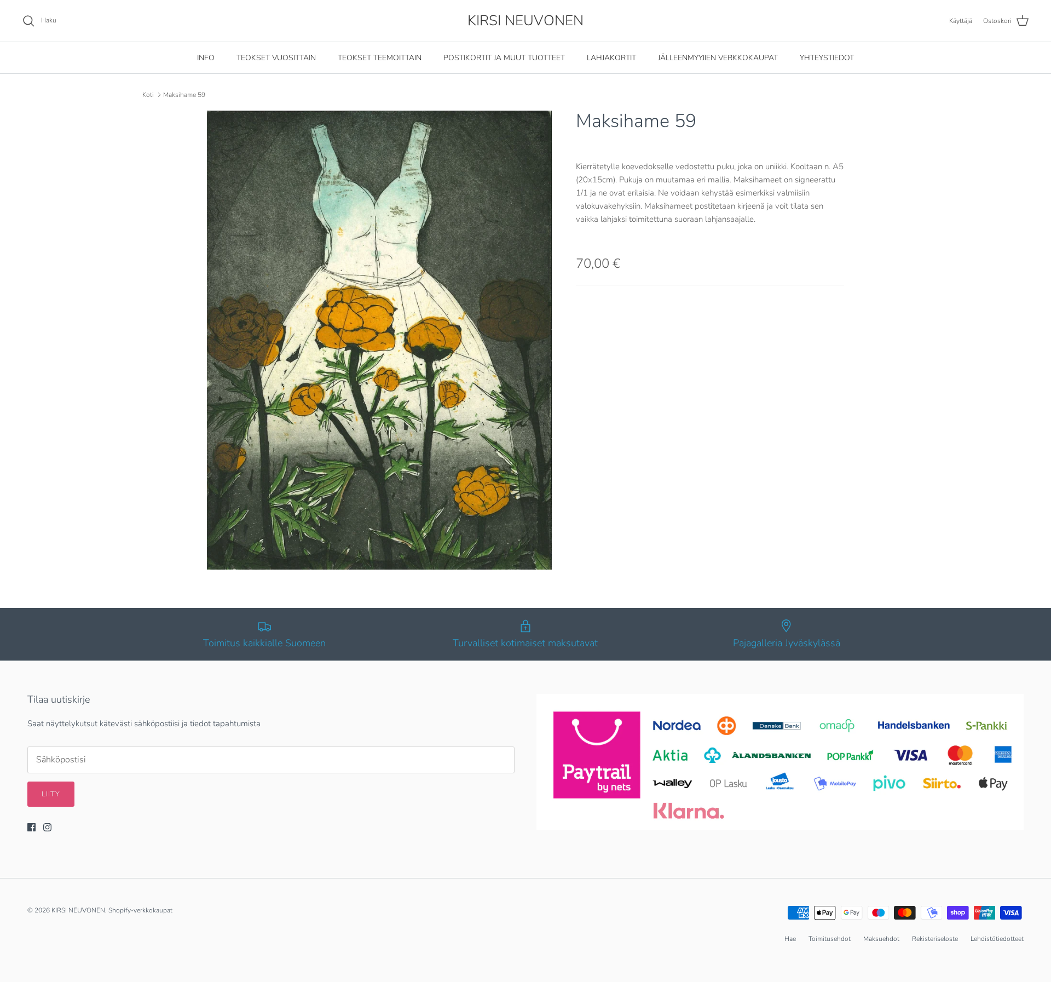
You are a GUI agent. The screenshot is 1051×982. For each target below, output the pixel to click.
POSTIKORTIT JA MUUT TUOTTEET (504, 58)
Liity (51, 794)
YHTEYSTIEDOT (827, 58)
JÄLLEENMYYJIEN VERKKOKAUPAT (718, 58)
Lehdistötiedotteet (997, 938)
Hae (790, 938)
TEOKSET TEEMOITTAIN (379, 58)
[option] (379, 340)
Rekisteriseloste (935, 938)
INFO (206, 58)
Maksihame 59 (184, 94)
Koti (148, 94)
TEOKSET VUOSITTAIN (276, 58)
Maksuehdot (881, 938)
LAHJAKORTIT (611, 58)
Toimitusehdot (830, 938)
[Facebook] (31, 827)
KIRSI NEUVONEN (78, 910)
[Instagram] (47, 827)
